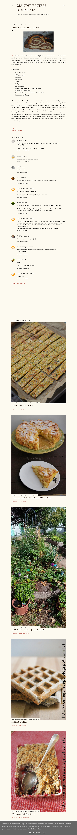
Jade (18, 178)
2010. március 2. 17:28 (23, 213)
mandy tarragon (22, 188)
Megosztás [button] (14, 128)
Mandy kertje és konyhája (31, 7)
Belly (18, 259)
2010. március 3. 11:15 (22, 279)
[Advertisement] (38, 302)
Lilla (18, 167)
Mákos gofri (19, 721)
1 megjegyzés (22, 409)
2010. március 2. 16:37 (23, 197)
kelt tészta (19, 130)
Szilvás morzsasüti (23, 813)
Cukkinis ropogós (22, 405)
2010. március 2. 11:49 (23, 161)
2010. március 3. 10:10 (23, 268)
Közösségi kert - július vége (27, 629)
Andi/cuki (20, 236)
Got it (46, 833)
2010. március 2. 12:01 (23, 172)
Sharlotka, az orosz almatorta (31, 497)
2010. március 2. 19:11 (22, 241)
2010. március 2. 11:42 (23, 151)
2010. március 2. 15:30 (23, 183)
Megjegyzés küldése (18, 283)
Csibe (19, 156)
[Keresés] (64, 5)
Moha (13, 56)
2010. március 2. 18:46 (23, 230)
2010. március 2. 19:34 (23, 254)
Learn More (35, 833)
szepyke (20, 140)
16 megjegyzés (22, 725)
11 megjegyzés (22, 501)
